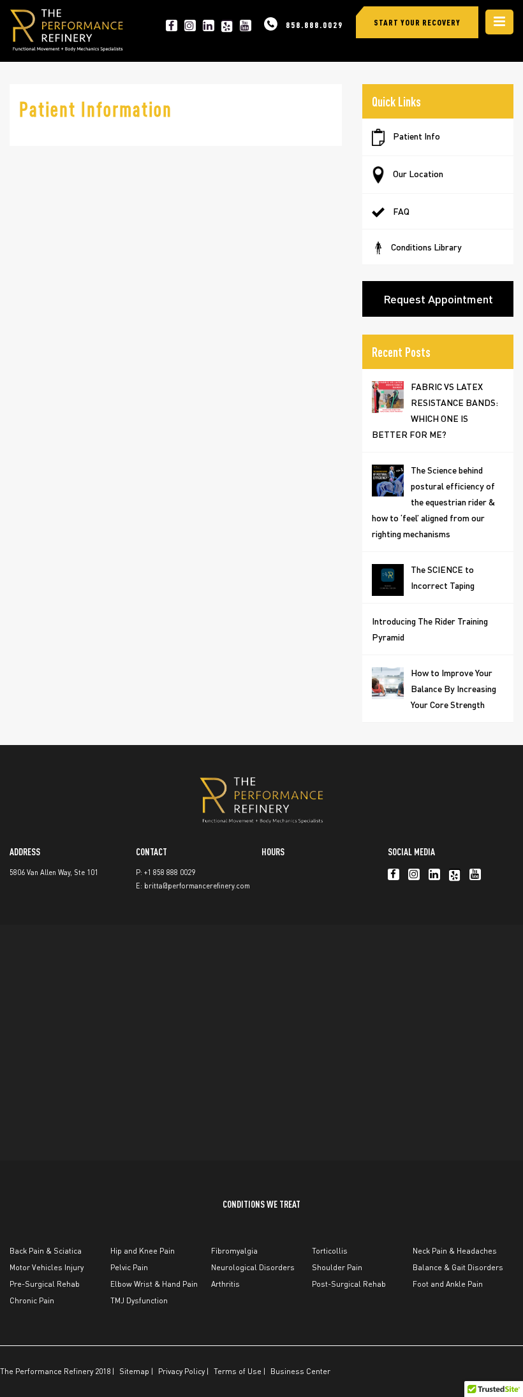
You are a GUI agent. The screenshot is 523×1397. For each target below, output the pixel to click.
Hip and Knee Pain (142, 1251)
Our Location (417, 173)
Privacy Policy (181, 1371)
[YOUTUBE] (245, 25)
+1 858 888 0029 (169, 872)
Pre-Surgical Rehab (45, 1284)
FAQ (400, 211)
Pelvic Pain (129, 1267)
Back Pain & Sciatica (46, 1251)
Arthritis (225, 1284)
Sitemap (134, 1371)
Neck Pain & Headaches (455, 1251)
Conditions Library (426, 246)
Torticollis (330, 1251)
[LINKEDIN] (208, 25)
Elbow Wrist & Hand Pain (154, 1284)
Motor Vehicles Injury (47, 1267)
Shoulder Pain (337, 1267)
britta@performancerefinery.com (197, 885)
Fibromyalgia (234, 1251)
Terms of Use (238, 1371)
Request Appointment (438, 298)
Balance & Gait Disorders (458, 1267)
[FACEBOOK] (171, 25)
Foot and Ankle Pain (448, 1284)
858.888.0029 (314, 24)
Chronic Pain (32, 1300)
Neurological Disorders (253, 1267)
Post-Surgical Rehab (349, 1284)
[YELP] (227, 25)
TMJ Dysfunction (139, 1300)
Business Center (300, 1371)
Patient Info (415, 135)
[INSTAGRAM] (190, 25)
